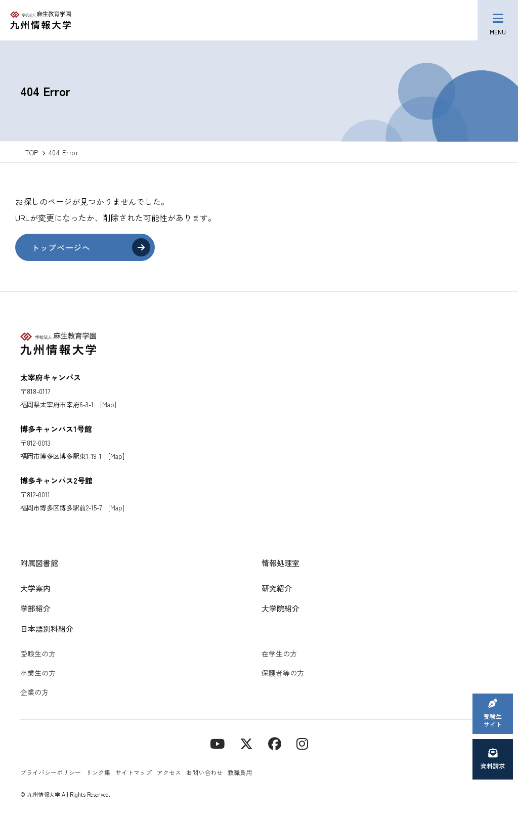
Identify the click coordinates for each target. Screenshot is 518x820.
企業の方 (34, 692)
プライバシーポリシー (50, 772)
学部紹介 (35, 608)
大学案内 (35, 588)
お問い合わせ (204, 772)
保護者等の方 (283, 673)
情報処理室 (280, 562)
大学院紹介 (280, 608)
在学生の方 (279, 654)
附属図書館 (39, 562)
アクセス (169, 772)
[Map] (108, 404)
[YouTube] (217, 742)
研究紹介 (277, 588)
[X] (246, 742)
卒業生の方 (38, 673)
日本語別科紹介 (46, 628)
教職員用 (240, 772)
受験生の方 (38, 654)
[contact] (274, 742)
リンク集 (98, 772)
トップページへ (60, 247)
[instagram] (302, 742)
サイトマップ (133, 772)
